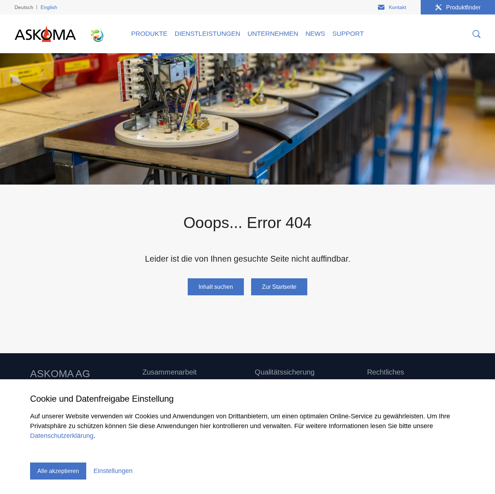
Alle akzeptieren (58, 471)
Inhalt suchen (216, 286)
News (315, 33)
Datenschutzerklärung (61, 435)
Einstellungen (113, 470)
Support (348, 33)
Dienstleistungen (207, 33)
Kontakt (397, 7)
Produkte (149, 33)
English (49, 7)
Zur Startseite (279, 286)
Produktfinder (463, 7)
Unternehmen (273, 33)
